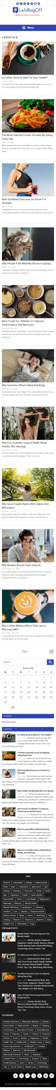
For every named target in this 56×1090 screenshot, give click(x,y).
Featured (46, 1034)
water (49, 920)
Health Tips (41, 761)
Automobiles (8, 1026)
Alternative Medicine (30, 1021)
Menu (30, 27)
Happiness (30, 779)
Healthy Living (11, 782)
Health (35, 741)
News (26, 1054)
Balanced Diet (33, 738)
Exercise (49, 776)
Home (35, 838)
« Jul (12, 707)
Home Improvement (12, 1046)
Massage (7, 903)
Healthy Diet (43, 741)
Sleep (45, 841)
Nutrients (22, 820)
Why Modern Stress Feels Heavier (21, 565)
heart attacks (36, 895)
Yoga (32, 924)
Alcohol (6, 882)
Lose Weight (31, 899)
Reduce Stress (9, 915)
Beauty (38, 940)
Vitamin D (29, 920)
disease (6, 891)
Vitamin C (17, 920)
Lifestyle (20, 744)
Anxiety (32, 794)
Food (19, 741)
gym (5, 895)
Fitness (20, 817)
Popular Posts (41, 744)
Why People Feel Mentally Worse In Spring (26, 263)
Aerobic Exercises (33, 776)
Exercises (21, 797)
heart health (8, 899)
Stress (50, 841)
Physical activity (30, 782)
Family (26, 1034)
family (38, 891)
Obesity (24, 911)
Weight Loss (33, 764)
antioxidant (18, 882)
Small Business (9, 1063)
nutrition (6, 911)
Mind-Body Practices (12, 1054)
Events (6, 1034)
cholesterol (23, 887)
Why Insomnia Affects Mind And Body (23, 385)
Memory (49, 800)
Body (41, 738)
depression (36, 887)
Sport (50, 782)
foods (24, 741)
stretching (40, 915)
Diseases (17, 891)
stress (4, 844)
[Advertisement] (28, 21)
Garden (24, 1038)
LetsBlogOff (33, 800)
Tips (48, 744)
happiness (27, 761)
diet (49, 738)
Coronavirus (8, 1030)
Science (35, 1058)
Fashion (35, 1034)
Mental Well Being (10, 907)
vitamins (39, 920)
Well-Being (10, 746)
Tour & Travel (16, 1067)
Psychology (28, 803)
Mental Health (30, 744)
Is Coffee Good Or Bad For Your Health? (25, 77)
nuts (16, 911)
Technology (42, 1063)
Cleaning (38, 856)
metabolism (27, 907)
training (6, 920)
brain (45, 738)
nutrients (29, 820)
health (30, 741)
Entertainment (43, 1030)
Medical (12, 841)
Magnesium (44, 899)
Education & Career (25, 1030)
